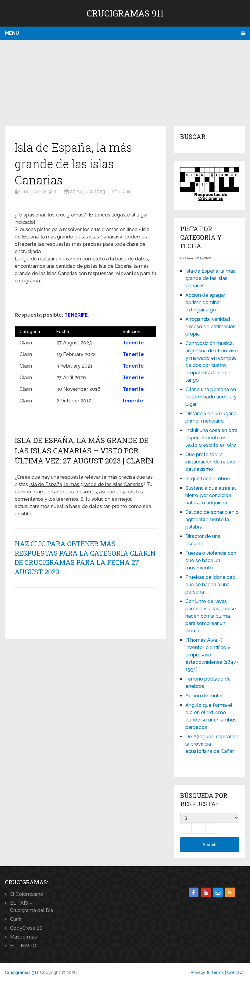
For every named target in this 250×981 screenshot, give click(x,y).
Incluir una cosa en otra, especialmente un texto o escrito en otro (211, 437)
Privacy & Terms (207, 972)
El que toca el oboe (207, 478)
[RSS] (230, 892)
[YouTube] (206, 892)
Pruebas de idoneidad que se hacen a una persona (210, 584)
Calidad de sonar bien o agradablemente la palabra (212, 519)
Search (209, 844)
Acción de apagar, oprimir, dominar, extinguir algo (205, 302)
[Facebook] (193, 892)
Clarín (16, 919)
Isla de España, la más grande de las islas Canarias (210, 278)
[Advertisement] (125, 83)
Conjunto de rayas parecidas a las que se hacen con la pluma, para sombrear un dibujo (210, 616)
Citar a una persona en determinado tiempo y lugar (211, 397)
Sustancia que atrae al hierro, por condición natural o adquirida (210, 495)
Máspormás (23, 937)
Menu (12, 33)
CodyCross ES (26, 928)
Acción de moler (204, 696)
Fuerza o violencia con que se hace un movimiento (210, 560)
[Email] (218, 892)
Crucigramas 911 (125, 13)
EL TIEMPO (23, 946)
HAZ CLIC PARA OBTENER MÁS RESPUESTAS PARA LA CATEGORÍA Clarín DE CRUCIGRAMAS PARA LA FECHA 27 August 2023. (85, 557)
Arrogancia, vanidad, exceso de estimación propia (210, 326)
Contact (235, 972)
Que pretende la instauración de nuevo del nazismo (210, 462)
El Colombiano (26, 894)
